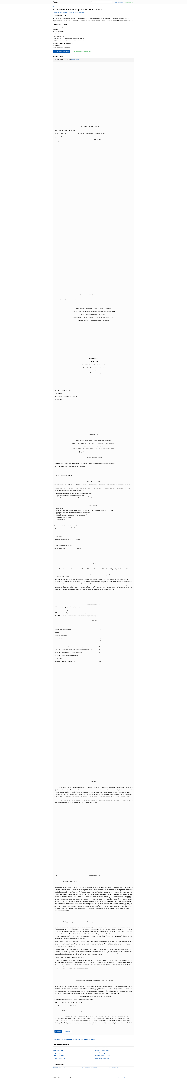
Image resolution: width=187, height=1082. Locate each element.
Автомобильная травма (101, 1047)
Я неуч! (62, 1077)
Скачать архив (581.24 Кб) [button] (61, 51)
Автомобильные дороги (102, 1050)
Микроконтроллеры (59, 1047)
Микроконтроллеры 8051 (102, 1058)
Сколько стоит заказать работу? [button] (81, 51)
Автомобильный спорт (59, 1058)
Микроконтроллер (58, 1050)
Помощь (120, 2)
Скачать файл (75, 59)
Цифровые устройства (65, 6)
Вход (115, 2)
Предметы (55, 6)
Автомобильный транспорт (103, 1055)
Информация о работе (74, 1039)
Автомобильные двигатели (102, 1053)
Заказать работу (128, 2)
